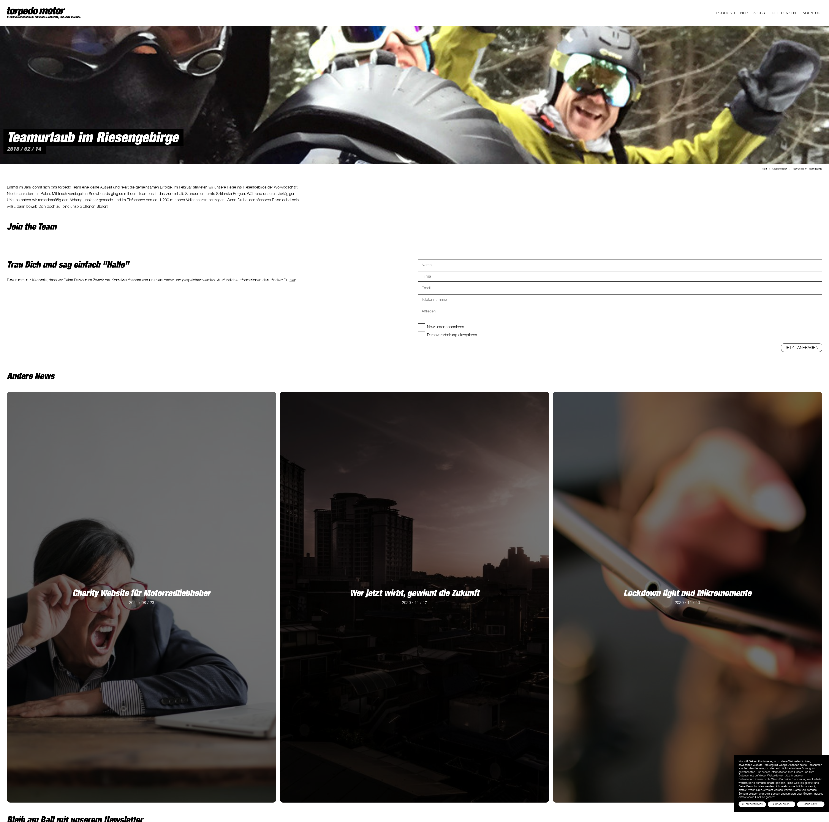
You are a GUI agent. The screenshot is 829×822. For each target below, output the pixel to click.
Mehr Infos (811, 804)
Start (764, 169)
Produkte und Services (740, 13)
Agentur (811, 13)
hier (292, 279)
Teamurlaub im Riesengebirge (807, 169)
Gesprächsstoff (779, 169)
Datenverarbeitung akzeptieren (452, 334)
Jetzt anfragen (801, 347)
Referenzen (784, 13)
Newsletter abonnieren (445, 326)
